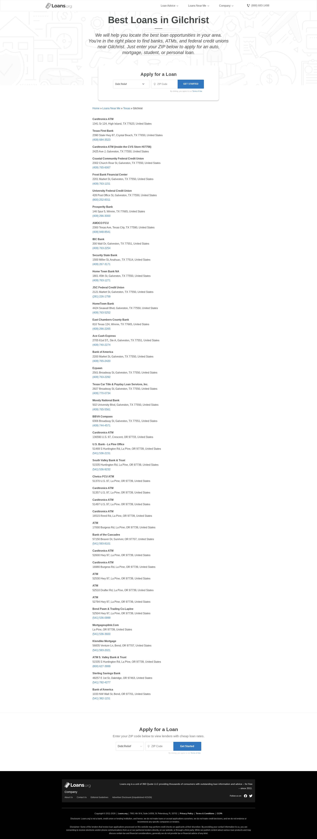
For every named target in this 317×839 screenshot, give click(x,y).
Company (224, 5)
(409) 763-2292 (101, 377)
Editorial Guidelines (99, 797)
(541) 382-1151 (101, 698)
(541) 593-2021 (101, 650)
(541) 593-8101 (101, 543)
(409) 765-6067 (101, 167)
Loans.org (122, 813)
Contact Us (82, 797)
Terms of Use (196, 753)
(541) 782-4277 (101, 682)
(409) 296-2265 (101, 328)
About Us (69, 797)
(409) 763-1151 (101, 183)
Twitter (251, 796)
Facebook (245, 796)
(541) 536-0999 (101, 617)
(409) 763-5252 (101, 312)
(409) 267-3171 (101, 264)
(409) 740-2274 (101, 344)
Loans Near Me (197, 5)
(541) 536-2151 (101, 453)
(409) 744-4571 (101, 425)
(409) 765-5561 (101, 409)
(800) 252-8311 (101, 199)
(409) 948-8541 (101, 232)
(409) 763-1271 (101, 280)
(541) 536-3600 (101, 634)
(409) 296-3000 (101, 216)
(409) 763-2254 (101, 248)
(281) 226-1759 (101, 296)
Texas (126, 108)
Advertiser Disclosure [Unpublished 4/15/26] (132, 797)
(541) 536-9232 (101, 469)
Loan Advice (168, 5)
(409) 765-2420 (101, 361)
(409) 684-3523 (101, 139)
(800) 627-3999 (101, 666)
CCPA (219, 813)
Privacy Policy (186, 813)
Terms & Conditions (205, 813)
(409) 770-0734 (101, 393)
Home (96, 108)
